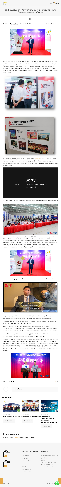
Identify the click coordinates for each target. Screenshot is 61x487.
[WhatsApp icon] (47, 483)
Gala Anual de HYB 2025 (30, 417)
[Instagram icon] (52, 483)
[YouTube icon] (51, 483)
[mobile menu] (45, 3)
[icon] (54, 483)
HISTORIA (37, 158)
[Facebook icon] (49, 483)
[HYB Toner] (5, 3)
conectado (17, 437)
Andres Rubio (14, 23)
